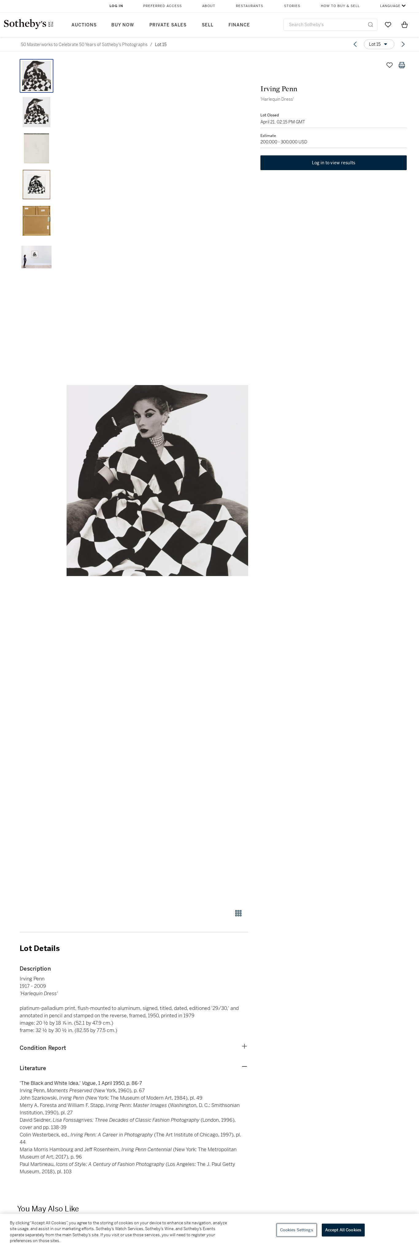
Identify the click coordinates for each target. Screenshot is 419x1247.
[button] (157, 480)
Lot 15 (161, 44)
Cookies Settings (296, 1230)
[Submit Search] (370, 24)
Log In (116, 6)
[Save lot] (389, 65)
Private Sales (167, 25)
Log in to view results (334, 163)
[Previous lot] (355, 44)
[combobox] (330, 25)
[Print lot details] (402, 65)
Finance (239, 25)
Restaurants (249, 6)
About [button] (208, 6)
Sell (207, 25)
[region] (209, 1230)
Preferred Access (162, 6)
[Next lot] (403, 44)
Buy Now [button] (122, 25)
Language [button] (390, 6)
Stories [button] (292, 6)
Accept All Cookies (343, 1230)
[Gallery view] (238, 913)
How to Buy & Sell (340, 6)
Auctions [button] (84, 25)
